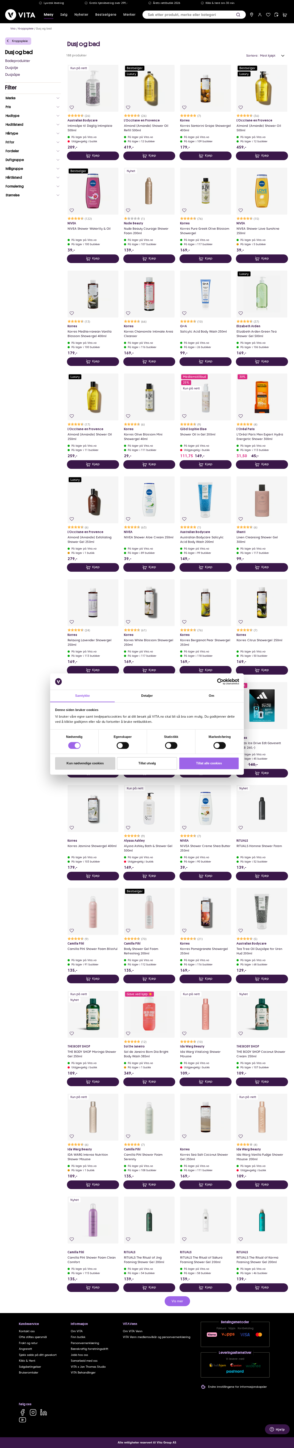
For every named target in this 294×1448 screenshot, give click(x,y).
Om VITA (77, 1331)
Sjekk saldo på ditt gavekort (38, 1355)
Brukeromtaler (28, 1372)
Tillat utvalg (147, 763)
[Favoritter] (268, 15)
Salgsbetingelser (30, 1366)
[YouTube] (22, 1419)
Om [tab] (211, 696)
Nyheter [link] (81, 14)
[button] (238, 15)
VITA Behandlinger (83, 1372)
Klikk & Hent (27, 1360)
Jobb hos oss (79, 1355)
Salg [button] (64, 14)
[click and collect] (276, 15)
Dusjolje (11, 68)
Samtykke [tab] (82, 696)
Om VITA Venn (132, 1331)
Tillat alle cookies (209, 763)
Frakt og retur (28, 1343)
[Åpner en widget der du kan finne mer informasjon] (277, 1429)
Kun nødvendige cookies (85, 763)
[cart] (285, 15)
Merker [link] (129, 14)
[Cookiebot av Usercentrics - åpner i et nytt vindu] (220, 681)
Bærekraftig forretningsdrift (89, 1348)
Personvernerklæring (85, 1343)
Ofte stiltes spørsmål (33, 1337)
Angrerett (25, 1348)
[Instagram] (33, 1412)
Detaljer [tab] (147, 696)
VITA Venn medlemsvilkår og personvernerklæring (156, 1337)
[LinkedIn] (43, 1412)
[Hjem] (20, 14)
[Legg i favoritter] (72, 107)
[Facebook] (22, 1412)
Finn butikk (78, 1337)
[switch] (123, 745)
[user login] (260, 15)
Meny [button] (48, 14)
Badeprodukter (17, 61)
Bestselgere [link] (105, 14)
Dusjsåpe (12, 75)
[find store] (252, 15)
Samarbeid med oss (84, 1360)
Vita (12, 28)
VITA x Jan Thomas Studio (88, 1366)
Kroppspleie (25, 28)
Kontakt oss (27, 1331)
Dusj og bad (44, 28)
